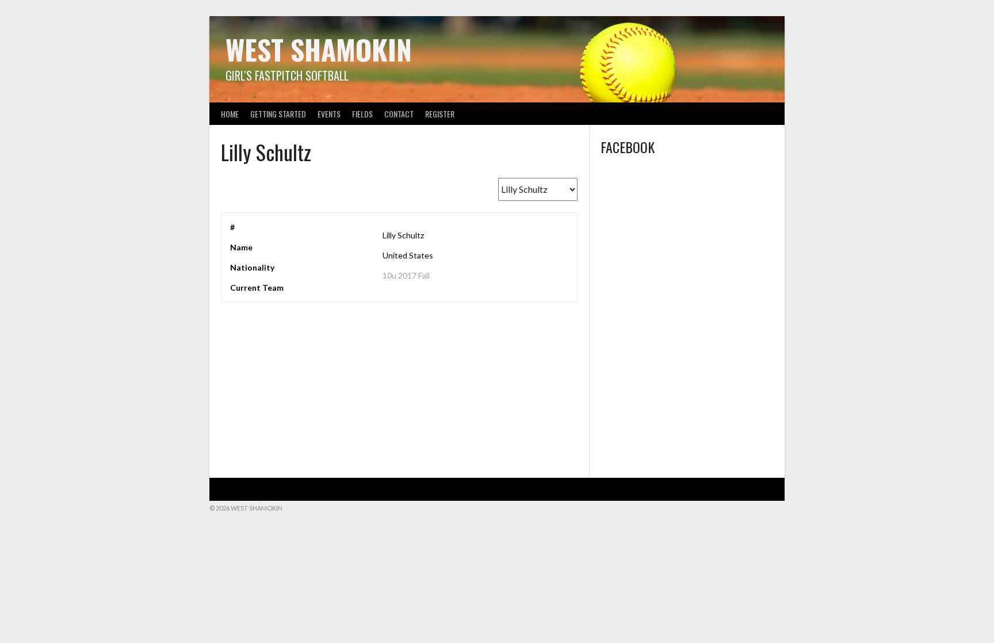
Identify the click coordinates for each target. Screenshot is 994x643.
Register (439, 114)
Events (329, 114)
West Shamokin (318, 49)
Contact (399, 114)
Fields (362, 114)
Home (230, 114)
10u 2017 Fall (406, 275)
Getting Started (278, 114)
